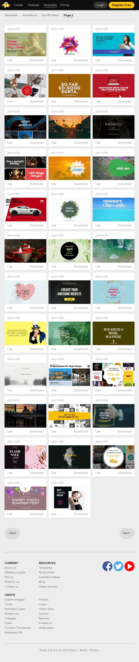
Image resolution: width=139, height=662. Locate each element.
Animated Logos (15, 609)
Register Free (121, 5)
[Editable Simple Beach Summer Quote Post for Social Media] (69, 127)
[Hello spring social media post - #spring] (69, 209)
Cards (8, 604)
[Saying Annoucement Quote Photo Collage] (25, 168)
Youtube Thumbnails (18, 627)
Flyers (8, 623)
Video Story (46, 609)
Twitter (118, 566)
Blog (42, 582)
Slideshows (12, 613)
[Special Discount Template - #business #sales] (69, 251)
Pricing (9, 577)
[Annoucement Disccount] (113, 374)
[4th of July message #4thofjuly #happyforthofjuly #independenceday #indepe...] (25, 333)
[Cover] (69, 416)
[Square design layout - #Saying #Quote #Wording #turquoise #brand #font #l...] (25, 292)
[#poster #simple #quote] (69, 85)
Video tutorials (48, 586)
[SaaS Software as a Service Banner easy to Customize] (69, 292)
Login (100, 5)
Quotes (43, 613)
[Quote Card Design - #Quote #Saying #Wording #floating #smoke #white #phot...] (69, 457)
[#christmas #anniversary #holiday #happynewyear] (25, 251)
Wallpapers (46, 627)
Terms (83, 650)
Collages (10, 618)
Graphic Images (15, 599)
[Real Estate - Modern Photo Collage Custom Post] (69, 374)
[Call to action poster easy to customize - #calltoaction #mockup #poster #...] (113, 85)
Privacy (94, 650)
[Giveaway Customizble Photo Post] (69, 168)
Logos (43, 604)
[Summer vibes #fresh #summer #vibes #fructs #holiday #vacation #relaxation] (113, 209)
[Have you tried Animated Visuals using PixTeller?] (113, 457)
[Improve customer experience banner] (113, 44)
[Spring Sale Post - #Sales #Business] (113, 416)
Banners (44, 618)
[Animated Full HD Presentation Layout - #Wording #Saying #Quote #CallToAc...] (113, 127)
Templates (45, 567)
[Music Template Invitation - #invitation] (69, 44)
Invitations (45, 623)
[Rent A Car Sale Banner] (25, 209)
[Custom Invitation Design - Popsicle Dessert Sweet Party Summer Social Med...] (25, 498)
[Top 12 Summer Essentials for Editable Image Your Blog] (113, 251)
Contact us (12, 586)
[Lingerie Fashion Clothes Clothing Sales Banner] (69, 498)
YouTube (129, 566)
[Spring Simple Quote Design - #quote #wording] (69, 333)
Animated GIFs (14, 632)
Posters (43, 599)
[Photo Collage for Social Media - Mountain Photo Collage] (25, 127)
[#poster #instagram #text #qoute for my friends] (113, 168)
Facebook (107, 566)
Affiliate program (15, 572)
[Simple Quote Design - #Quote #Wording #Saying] (113, 333)
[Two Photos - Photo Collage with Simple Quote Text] (25, 85)
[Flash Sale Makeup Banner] (25, 457)
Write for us (12, 582)
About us (10, 567)
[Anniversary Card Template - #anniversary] (25, 44)
